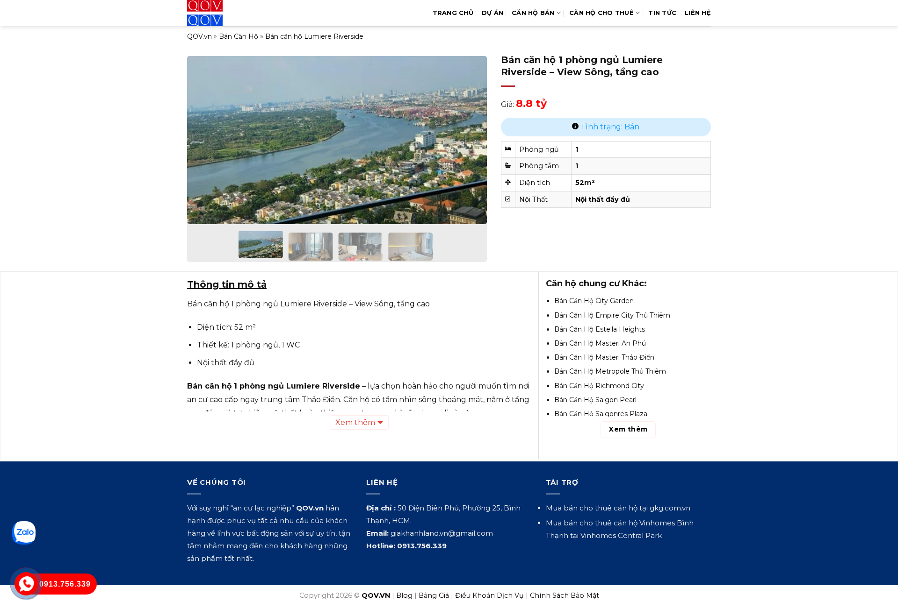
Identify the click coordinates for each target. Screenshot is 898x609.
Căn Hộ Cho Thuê (601, 12)
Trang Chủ (453, 12)
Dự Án (492, 12)
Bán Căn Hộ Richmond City (599, 386)
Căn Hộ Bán (533, 12)
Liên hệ (698, 12)
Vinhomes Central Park (621, 535)
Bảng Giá (434, 595)
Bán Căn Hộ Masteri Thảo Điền (604, 357)
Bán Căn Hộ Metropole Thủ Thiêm (610, 371)
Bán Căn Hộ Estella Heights (599, 329)
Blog (404, 595)
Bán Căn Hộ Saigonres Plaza (600, 414)
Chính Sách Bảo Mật (564, 595)
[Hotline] (26, 583)
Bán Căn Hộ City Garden (594, 301)
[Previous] (204, 133)
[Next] (469, 133)
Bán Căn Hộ (238, 36)
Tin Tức (662, 12)
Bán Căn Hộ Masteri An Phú (600, 343)
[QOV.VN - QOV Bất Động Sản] (225, 13)
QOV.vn (199, 36)
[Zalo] (24, 533)
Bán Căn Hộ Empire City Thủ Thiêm (612, 315)
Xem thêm (355, 422)
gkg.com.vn (670, 507)
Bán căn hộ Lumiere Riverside (314, 36)
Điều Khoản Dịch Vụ (489, 595)
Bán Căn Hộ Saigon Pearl (595, 400)
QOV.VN (376, 595)
